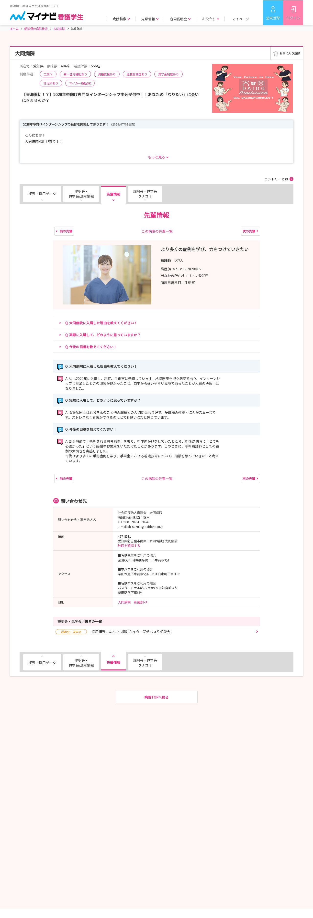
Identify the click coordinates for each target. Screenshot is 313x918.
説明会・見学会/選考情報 (81, 193)
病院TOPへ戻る (157, 697)
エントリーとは (276, 179)
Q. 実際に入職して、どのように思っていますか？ (103, 334)
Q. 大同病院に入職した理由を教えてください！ (101, 322)
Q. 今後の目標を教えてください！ (91, 346)
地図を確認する (129, 545)
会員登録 (273, 17)
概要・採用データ (42, 193)
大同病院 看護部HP (132, 602)
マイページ (240, 18)
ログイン (293, 17)
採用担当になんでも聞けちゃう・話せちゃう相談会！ (117, 631)
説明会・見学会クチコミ (145, 193)
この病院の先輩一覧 (157, 231)
